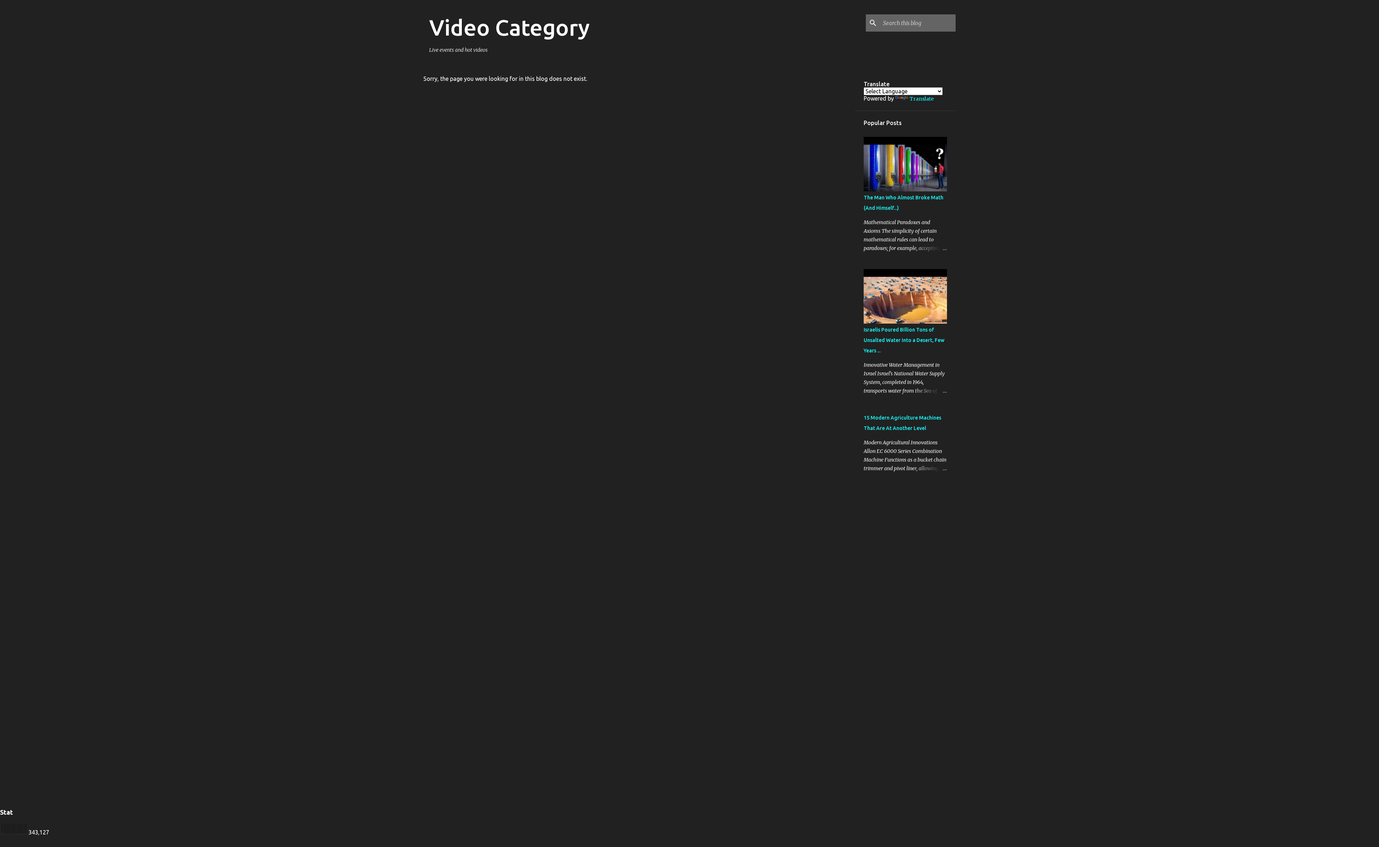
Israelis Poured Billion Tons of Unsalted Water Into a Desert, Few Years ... (904, 340)
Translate (922, 99)
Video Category (509, 27)
